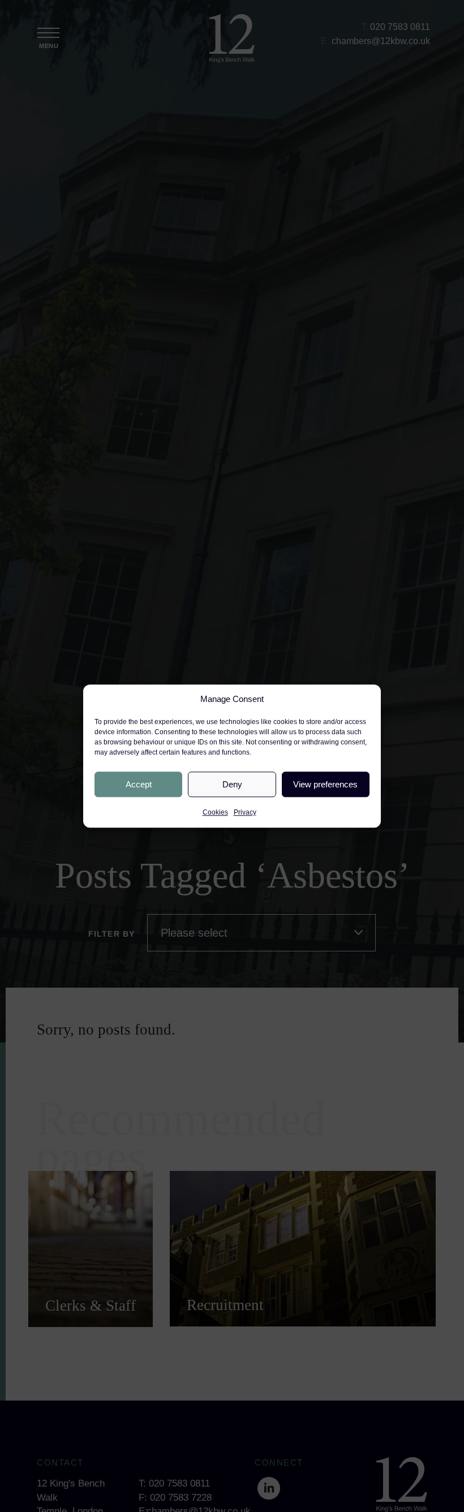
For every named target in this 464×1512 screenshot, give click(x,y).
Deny (232, 784)
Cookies (215, 812)
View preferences (325, 784)
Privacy (245, 812)
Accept (139, 784)
